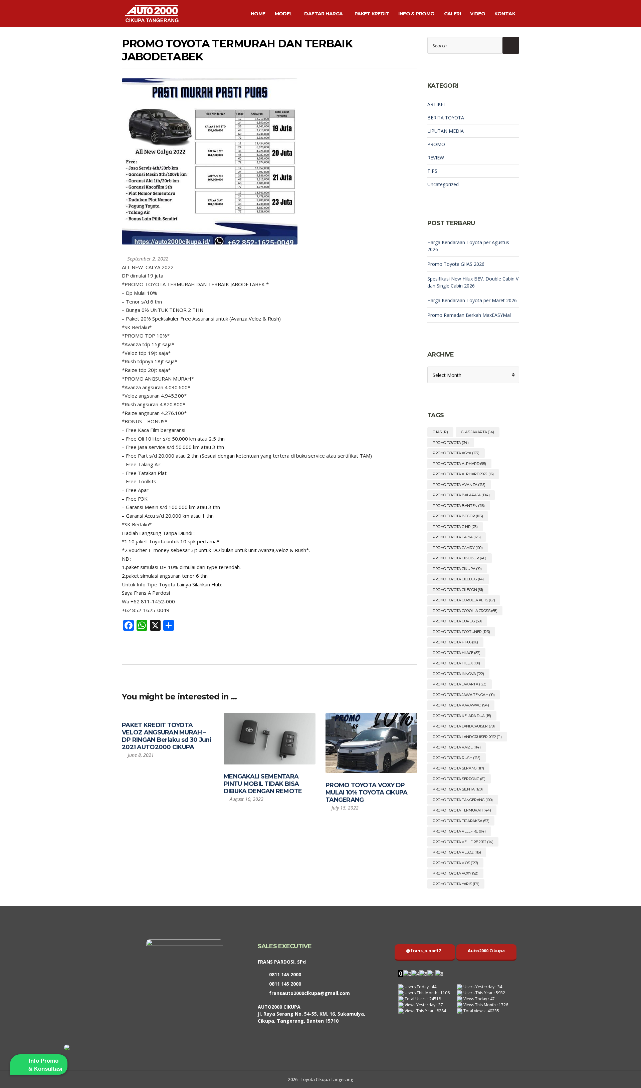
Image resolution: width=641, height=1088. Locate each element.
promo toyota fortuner (461, 631)
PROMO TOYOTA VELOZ (457, 852)
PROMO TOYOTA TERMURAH (462, 810)
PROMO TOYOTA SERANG (458, 768)
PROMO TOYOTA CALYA (456, 537)
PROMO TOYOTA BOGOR (458, 516)
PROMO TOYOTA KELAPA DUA (462, 715)
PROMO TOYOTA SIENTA (458, 789)
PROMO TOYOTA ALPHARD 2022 (463, 474)
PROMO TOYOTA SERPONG (459, 778)
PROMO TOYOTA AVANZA (459, 484)
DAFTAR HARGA (323, 14)
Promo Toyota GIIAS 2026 (455, 264)
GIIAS (440, 432)
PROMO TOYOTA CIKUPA (457, 568)
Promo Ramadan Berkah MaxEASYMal (469, 315)
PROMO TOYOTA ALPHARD (459, 463)
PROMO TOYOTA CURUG (457, 621)
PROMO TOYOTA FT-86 (455, 642)
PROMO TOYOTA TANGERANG (463, 799)
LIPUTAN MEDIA (445, 131)
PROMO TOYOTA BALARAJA (461, 495)
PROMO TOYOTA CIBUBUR (459, 558)
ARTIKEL (436, 104)
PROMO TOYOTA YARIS (456, 884)
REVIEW (435, 157)
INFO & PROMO (416, 14)
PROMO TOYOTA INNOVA (458, 673)
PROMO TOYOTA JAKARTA (459, 684)
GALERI (452, 14)
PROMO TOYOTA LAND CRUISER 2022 (467, 736)
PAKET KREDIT (372, 14)
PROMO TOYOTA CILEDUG (458, 579)
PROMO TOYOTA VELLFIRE (459, 831)
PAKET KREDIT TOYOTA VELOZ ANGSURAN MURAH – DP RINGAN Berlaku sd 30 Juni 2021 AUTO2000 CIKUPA (166, 736)
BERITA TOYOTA (445, 117)
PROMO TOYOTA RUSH (456, 757)
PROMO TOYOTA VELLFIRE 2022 (463, 842)
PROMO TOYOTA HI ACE (456, 652)
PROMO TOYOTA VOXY (455, 873)
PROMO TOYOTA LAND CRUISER (464, 726)
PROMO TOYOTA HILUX (456, 663)
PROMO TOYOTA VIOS (455, 863)
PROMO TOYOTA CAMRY (457, 547)
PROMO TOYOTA (451, 442)
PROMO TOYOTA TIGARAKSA (461, 821)
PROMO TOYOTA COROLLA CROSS (465, 610)
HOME (258, 14)
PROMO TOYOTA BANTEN (459, 505)
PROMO (436, 144)
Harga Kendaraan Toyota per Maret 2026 (472, 300)
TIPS (432, 171)
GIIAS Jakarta (477, 432)
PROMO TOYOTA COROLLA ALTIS (464, 600)
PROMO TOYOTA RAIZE (456, 747)
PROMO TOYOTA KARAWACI (461, 705)
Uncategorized (443, 184)
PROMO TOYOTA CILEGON (458, 589)
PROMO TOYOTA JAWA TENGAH (463, 694)
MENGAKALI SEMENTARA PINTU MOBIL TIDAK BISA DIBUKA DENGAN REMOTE (263, 784)
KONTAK (504, 14)
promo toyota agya (456, 453)
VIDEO (477, 14)
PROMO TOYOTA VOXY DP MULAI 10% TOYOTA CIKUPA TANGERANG (366, 792)
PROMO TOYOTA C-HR (455, 526)
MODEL (283, 14)
